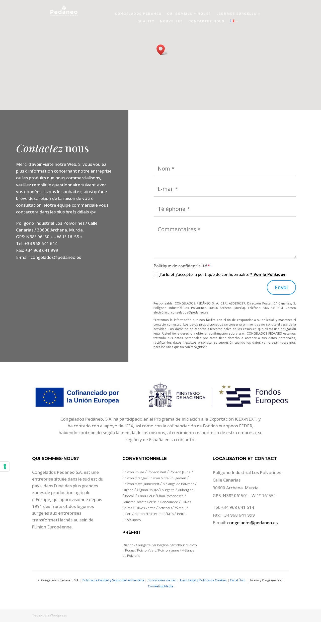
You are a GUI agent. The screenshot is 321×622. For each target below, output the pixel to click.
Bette (161, 513)
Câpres (135, 519)
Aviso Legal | (189, 580)
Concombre (169, 502)
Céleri (126, 513)
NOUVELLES (171, 21)
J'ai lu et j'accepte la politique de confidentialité (223, 274)
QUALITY (145, 21)
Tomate (128, 502)
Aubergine (186, 490)
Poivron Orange (134, 478)
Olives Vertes (145, 508)
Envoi (281, 287)
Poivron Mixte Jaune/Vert (140, 484)
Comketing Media (160, 586)
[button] (162, 49)
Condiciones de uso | (163, 580)
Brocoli (129, 496)
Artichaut (165, 508)
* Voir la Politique (268, 274)
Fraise (151, 513)
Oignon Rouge (147, 490)
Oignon (127, 490)
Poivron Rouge (133, 472)
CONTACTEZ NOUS (206, 21)
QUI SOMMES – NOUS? (189, 14)
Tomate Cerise (146, 502)
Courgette (167, 490)
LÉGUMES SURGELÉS (236, 14)
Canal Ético (238, 580)
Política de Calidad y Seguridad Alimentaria (113, 580)
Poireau (180, 508)
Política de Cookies (213, 580)
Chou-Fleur (146, 496)
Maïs (171, 513)
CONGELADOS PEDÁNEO (138, 14)
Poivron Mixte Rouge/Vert (167, 478)
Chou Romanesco (170, 496)
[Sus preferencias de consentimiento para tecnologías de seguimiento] (5, 466)
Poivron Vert (157, 472)
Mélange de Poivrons (178, 484)
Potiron (139, 513)
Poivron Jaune (180, 472)
